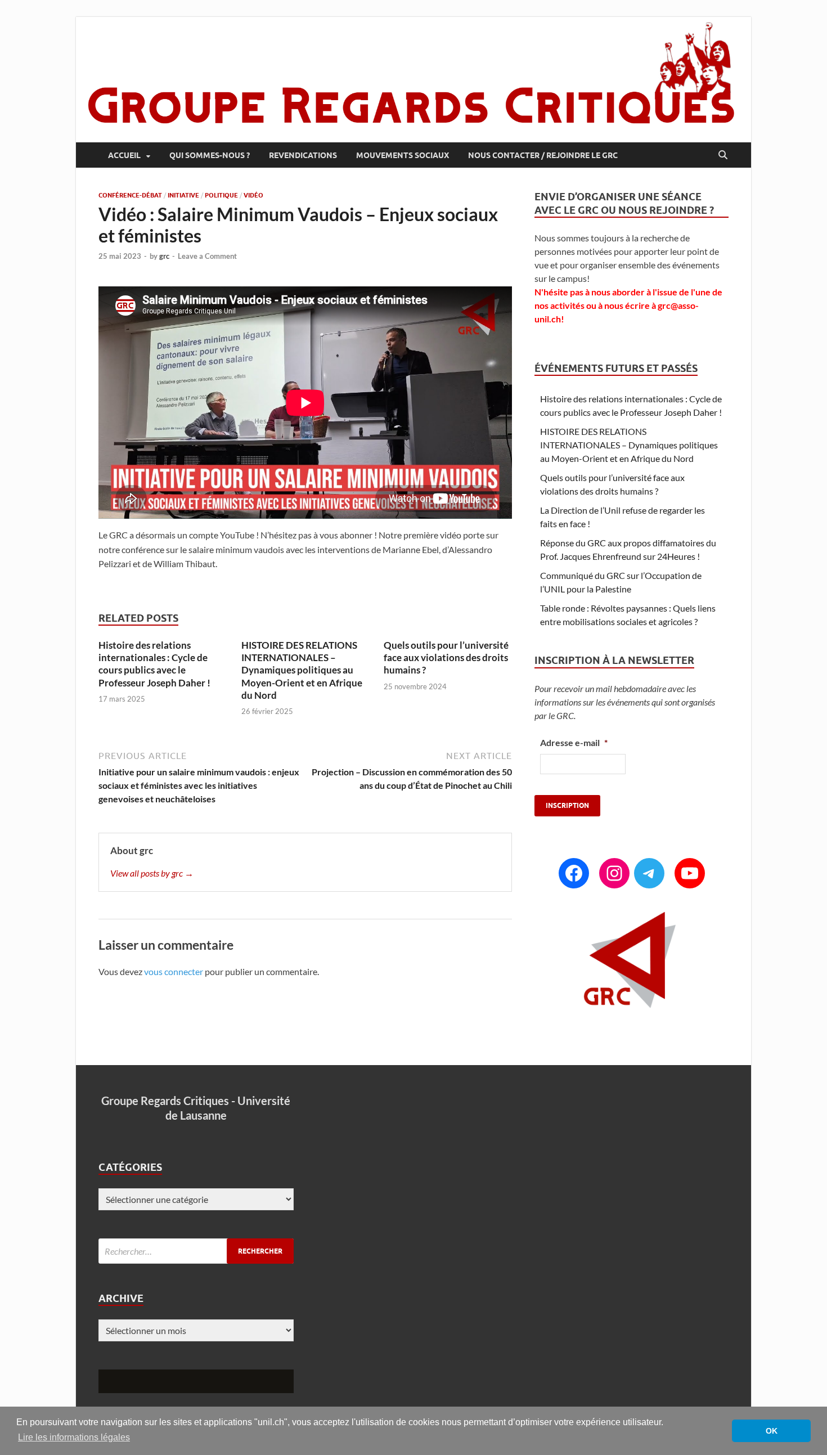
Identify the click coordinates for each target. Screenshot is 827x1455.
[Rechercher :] (196, 1251)
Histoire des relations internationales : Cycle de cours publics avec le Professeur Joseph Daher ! (154, 663)
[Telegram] (649, 873)
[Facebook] (574, 873)
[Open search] (722, 155)
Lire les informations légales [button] (74, 1437)
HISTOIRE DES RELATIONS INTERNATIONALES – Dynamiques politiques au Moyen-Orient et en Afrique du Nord (301, 669)
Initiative (183, 195)
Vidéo (253, 195)
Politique (221, 195)
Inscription (567, 805)
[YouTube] (690, 873)
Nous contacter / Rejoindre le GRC (543, 155)
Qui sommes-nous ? (209, 155)
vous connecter (173, 971)
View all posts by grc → (152, 873)
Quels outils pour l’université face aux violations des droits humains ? (446, 657)
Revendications (303, 155)
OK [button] (771, 1430)
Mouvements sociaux (402, 155)
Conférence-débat (130, 195)
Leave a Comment (207, 256)
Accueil (124, 155)
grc (164, 256)
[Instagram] (614, 873)
